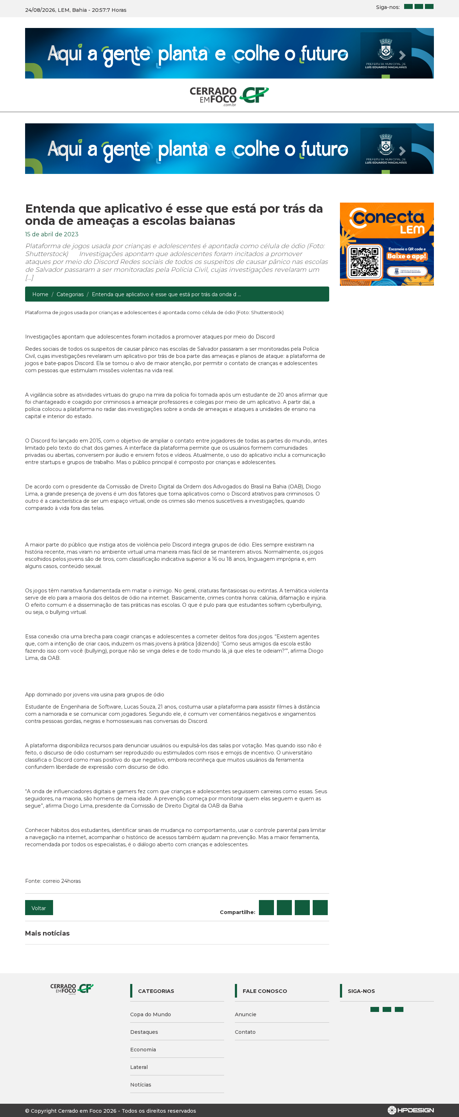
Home (40, 294)
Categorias (70, 294)
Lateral (139, 1067)
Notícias (140, 1084)
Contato (245, 1032)
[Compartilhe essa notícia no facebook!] (266, 907)
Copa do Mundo (150, 1014)
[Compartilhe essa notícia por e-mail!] (302, 907)
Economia (143, 1049)
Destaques (144, 1032)
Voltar (39, 908)
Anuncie (245, 1014)
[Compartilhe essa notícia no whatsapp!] (320, 907)
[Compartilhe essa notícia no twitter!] (284, 907)
